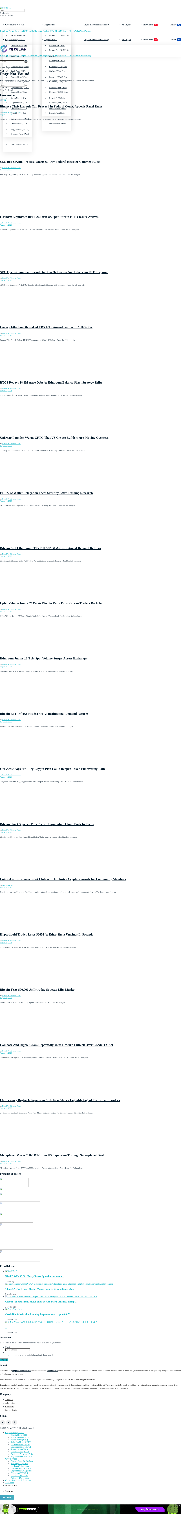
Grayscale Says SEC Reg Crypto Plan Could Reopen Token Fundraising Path (52, 769)
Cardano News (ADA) (19, 92)
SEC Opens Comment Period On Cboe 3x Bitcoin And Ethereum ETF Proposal (54, 272)
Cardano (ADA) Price (57, 71)
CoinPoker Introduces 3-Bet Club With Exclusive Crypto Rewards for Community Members (63, 879)
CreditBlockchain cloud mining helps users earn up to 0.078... (38, 1314)
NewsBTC (11, 1428)
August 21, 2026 (6, 115)
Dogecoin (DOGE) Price (58, 92)
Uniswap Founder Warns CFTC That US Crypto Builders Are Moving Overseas (54, 437)
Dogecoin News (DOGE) (20, 103)
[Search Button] (26, 62)
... (6, 1327)
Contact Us (9, 1406)
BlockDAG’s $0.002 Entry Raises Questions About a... (34, 1276)
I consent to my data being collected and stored (33, 1355)
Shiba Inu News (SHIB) (21, 1442)
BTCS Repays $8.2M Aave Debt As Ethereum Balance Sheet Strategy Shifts (51, 382)
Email (8, 1347)
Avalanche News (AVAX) (22, 1454)
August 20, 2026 (6, 667)
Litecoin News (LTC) (19, 123)
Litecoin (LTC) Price (57, 113)
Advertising (10, 1403)
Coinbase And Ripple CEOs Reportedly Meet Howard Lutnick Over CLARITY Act (56, 1045)
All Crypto (126, 25)
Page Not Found (12, 67)
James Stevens (7, 885)
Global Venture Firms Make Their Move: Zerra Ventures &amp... (41, 1301)
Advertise (7, 1497)
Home (2, 67)
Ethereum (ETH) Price (58, 103)
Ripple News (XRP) (18, 71)
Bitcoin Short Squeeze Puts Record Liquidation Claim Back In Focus (47, 824)
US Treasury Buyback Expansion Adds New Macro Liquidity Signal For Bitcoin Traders (60, 1100)
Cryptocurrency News (14, 25)
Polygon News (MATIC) (21, 1456)
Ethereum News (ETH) (20, 1437)
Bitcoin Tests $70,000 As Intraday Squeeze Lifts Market (37, 989)
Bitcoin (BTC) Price (57, 61)
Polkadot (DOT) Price (57, 123)
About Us (9, 1400)
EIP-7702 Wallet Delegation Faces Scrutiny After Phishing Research (46, 493)
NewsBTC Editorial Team (11, 112)
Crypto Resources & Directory (96, 25)
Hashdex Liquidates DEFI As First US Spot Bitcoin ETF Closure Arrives (49, 217)
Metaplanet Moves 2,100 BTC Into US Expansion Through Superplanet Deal (52, 1155)
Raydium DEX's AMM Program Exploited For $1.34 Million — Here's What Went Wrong (45, 31)
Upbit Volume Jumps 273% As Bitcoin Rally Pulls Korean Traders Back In (51, 603)
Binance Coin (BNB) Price (59, 35)
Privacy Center (11, 1410)
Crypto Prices (49, 25)
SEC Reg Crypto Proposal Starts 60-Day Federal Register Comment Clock (50, 161)
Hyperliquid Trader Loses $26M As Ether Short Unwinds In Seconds (46, 934)
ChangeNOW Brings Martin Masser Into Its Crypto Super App (39, 1289)
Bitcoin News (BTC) (18, 35)
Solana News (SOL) (19, 1449)
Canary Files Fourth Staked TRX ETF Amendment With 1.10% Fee (46, 327)
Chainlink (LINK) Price (21, 1468)
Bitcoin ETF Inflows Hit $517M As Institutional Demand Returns (44, 713)
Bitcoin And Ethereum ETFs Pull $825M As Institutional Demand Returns (50, 548)
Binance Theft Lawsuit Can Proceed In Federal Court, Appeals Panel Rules (51, 106)
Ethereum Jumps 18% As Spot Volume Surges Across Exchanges (44, 658)
